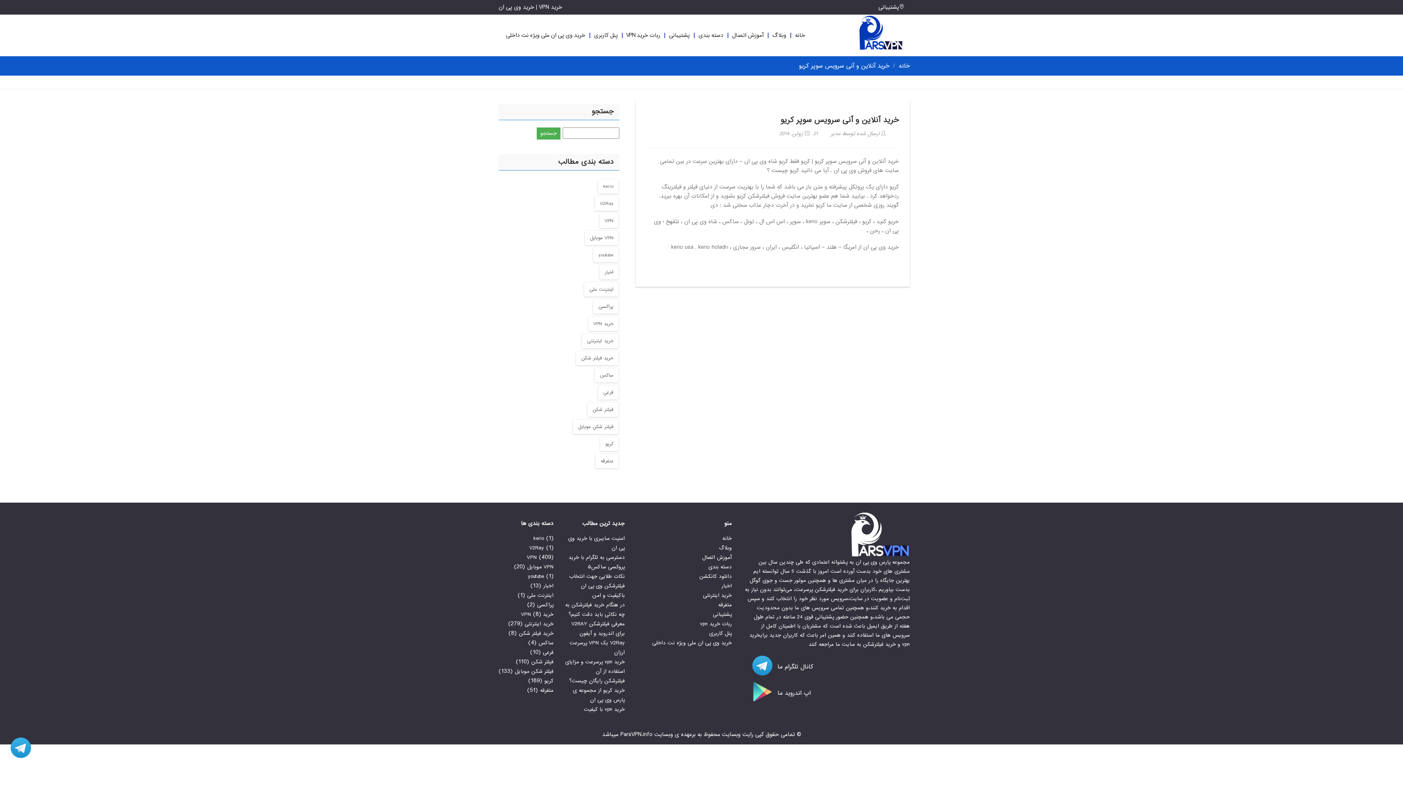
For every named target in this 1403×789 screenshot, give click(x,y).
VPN (609, 220)
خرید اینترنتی (600, 341)
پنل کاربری (606, 35)
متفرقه (607, 461)
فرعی (608, 392)
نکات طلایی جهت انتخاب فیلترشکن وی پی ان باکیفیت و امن (597, 585)
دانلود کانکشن (715, 576)
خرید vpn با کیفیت (604, 709)
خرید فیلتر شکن (597, 358)
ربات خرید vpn (643, 35)
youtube (605, 255)
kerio (608, 186)
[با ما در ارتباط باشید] (18, 748)
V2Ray (606, 203)
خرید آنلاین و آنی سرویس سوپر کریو (839, 120)
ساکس (606, 375)
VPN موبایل (601, 238)
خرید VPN (603, 323)
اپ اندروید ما (793, 693)
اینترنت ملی (601, 289)
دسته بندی (711, 35)
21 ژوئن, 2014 (798, 134)
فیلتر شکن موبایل (595, 426)
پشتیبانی (888, 7)
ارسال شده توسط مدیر (856, 134)
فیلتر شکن (603, 409)
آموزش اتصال (748, 35)
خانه (800, 35)
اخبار (609, 272)
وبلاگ (779, 35)
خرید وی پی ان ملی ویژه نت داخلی (545, 35)
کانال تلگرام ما (794, 666)
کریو (609, 444)
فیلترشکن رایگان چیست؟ (597, 681)
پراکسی (605, 306)
